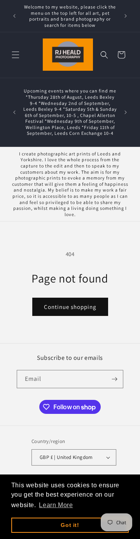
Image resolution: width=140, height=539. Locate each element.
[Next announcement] (125, 15)
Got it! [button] (70, 525)
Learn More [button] (56, 505)
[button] (15, 54)
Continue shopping (70, 306)
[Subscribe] (114, 379)
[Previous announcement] (14, 15)
